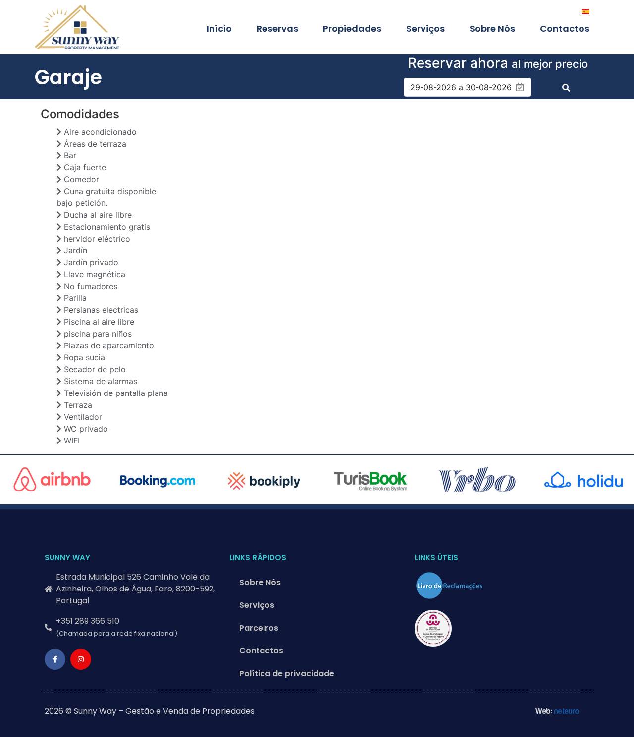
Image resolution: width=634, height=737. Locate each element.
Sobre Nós (492, 28)
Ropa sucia (83, 357)
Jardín (74, 250)
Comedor (80, 179)
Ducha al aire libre (96, 215)
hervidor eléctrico (95, 239)
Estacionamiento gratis (105, 227)
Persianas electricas (99, 310)
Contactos (564, 28)
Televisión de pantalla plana (114, 393)
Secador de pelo (93, 369)
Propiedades (352, 28)
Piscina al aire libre (97, 322)
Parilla (74, 298)
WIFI (70, 440)
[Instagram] (80, 659)
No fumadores (89, 286)
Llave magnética (93, 274)
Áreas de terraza (93, 143)
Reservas (277, 28)
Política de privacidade (286, 673)
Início (219, 28)
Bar (68, 155)
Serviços (425, 28)
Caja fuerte (83, 167)
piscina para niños (96, 334)
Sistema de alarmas (99, 381)
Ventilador (81, 417)
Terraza (76, 405)
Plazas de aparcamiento (107, 345)
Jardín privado (89, 262)
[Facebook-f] (55, 659)
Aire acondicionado (99, 132)
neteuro (567, 711)
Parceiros (258, 628)
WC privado (84, 429)
